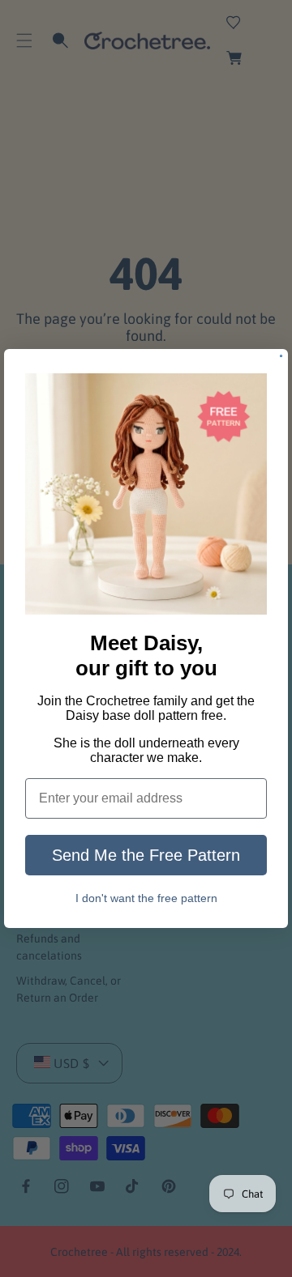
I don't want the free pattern (146, 898)
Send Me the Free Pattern (146, 855)
